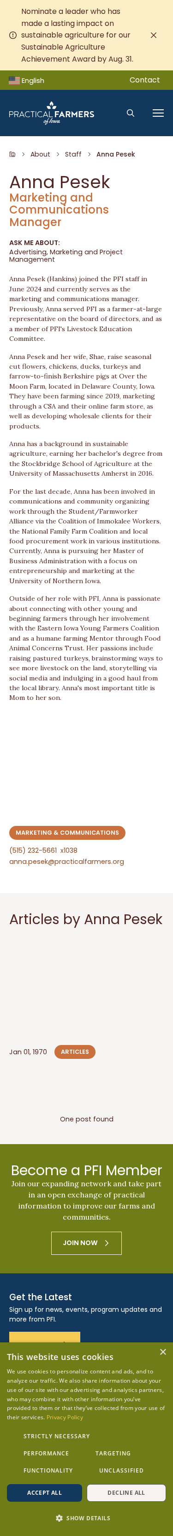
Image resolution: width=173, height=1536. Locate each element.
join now (80, 1242)
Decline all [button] (126, 1493)
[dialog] (86, 1439)
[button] (86, 1518)
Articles (75, 1052)
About (40, 154)
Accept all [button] (44, 1493)
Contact (145, 80)
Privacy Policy (65, 1417)
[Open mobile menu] (158, 113)
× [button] (162, 1352)
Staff (73, 154)
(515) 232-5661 (43, 851)
